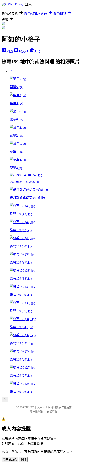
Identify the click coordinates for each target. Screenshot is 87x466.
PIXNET (29, 407)
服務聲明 (52, 411)
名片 (37, 51)
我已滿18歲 (10, 459)
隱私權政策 (36, 411)
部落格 (24, 51)
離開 (23, 459)
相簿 (10, 51)
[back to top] (5, 399)
